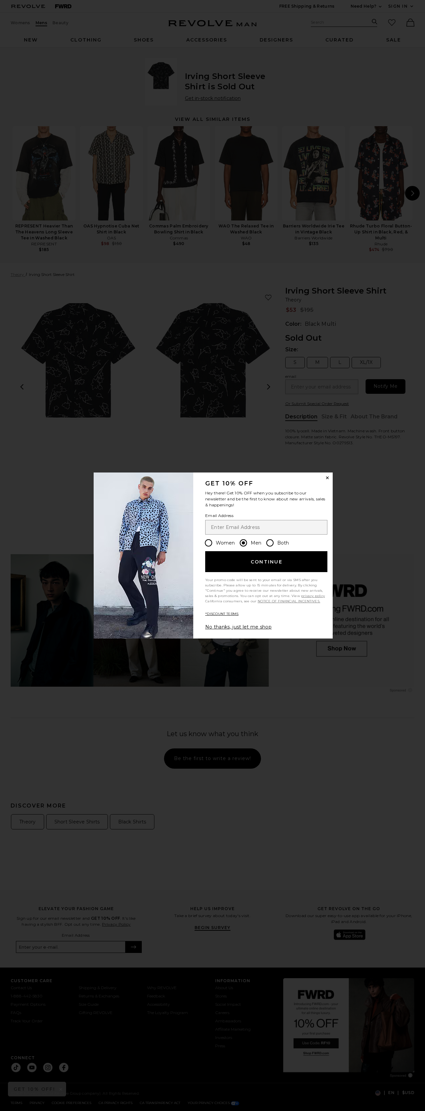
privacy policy (313, 596)
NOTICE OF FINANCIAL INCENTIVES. (289, 601)
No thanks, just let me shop (238, 627)
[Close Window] (327, 477)
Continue (267, 562)
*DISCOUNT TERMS (222, 614)
